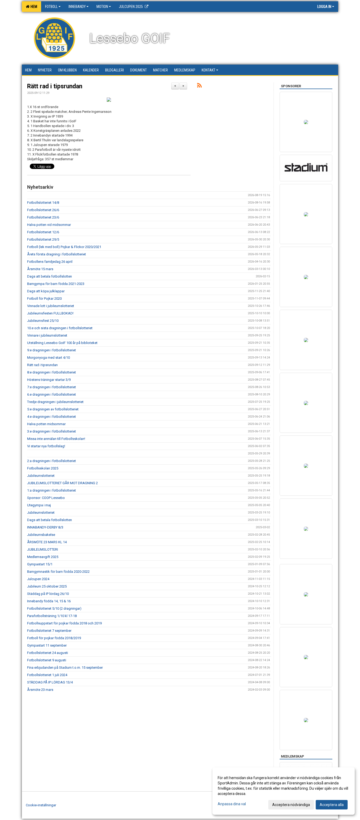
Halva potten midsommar (46, 424)
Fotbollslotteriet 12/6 (43, 232)
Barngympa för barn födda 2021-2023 (55, 284)
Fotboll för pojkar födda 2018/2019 (54, 638)
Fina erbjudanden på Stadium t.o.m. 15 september (65, 667)
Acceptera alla (332, 805)
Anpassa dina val (232, 804)
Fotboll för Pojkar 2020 (44, 298)
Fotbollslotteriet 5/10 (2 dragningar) (54, 608)
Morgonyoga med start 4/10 (48, 358)
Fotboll (51, 6)
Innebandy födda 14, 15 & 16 (49, 601)
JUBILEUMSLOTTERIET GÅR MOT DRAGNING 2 (62, 483)
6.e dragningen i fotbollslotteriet (51, 394)
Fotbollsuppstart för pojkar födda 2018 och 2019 (64, 623)
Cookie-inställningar (41, 805)
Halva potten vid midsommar (49, 225)
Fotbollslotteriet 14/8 (43, 203)
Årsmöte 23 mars (40, 690)
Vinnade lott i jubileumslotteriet (50, 306)
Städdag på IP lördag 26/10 (48, 594)
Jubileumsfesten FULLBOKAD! (50, 313)
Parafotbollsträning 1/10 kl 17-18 (52, 616)
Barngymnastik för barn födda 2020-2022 (58, 572)
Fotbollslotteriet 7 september (49, 631)
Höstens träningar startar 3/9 (49, 380)
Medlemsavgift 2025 (42, 557)
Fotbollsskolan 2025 (42, 468)
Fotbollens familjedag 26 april (49, 262)
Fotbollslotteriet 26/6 (43, 210)
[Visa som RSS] (199, 86)
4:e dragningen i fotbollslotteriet (51, 417)
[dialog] (283, 791)
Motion (102, 6)
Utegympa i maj (39, 505)
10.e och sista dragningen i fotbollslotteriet (60, 328)
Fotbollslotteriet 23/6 (43, 217)
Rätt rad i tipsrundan (54, 86)
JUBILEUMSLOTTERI (42, 549)
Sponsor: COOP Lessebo (46, 498)
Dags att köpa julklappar (46, 291)
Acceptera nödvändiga (291, 805)
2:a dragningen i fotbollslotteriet (51, 461)
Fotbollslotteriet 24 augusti (47, 653)
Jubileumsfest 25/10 (43, 321)
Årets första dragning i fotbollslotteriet (56, 254)
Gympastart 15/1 (39, 564)
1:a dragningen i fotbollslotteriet (51, 490)
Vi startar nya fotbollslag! (46, 446)
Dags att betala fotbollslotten (49, 276)
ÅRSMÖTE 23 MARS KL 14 (47, 542)
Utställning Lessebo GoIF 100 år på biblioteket (62, 343)
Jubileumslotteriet (41, 476)
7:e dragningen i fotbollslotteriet (51, 387)
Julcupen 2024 (38, 579)
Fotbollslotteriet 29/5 (43, 239)
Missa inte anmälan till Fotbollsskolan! (56, 439)
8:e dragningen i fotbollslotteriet (51, 372)
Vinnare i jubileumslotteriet (47, 335)
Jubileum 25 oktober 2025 (47, 586)
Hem (33, 6)
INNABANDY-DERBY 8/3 (45, 527)
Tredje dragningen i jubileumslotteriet (55, 402)
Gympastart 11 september (47, 645)
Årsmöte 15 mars (40, 269)
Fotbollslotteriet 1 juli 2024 (47, 675)
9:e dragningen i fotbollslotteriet (51, 350)
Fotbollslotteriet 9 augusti (46, 660)
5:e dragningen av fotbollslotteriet (53, 409)
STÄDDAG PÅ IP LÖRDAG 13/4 (50, 682)
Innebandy (77, 6)
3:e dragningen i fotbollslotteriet (51, 431)
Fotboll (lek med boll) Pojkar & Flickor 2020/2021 (64, 247)
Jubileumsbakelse (41, 535)
